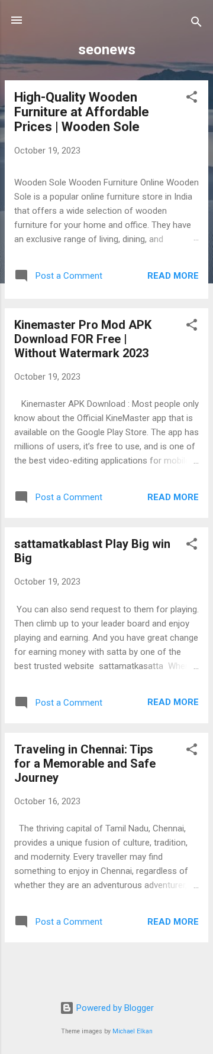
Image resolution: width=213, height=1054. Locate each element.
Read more (173, 275)
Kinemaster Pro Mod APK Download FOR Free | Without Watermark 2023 (82, 339)
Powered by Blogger (114, 1008)
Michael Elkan (132, 1031)
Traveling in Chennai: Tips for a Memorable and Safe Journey (85, 763)
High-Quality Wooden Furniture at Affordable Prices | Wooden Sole (81, 112)
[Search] (196, 24)
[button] (192, 99)
